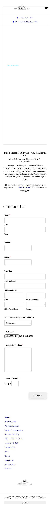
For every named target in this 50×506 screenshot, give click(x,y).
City (6, 300)
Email (7, 257)
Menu (26, 503)
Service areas (10, 464)
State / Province (32, 300)
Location (8, 271)
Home (7, 417)
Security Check (11, 378)
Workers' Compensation (14, 430)
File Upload (9, 332)
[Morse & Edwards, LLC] (22, 7)
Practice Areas (10, 421)
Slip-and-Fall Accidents (14, 439)
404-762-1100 (24, 188)
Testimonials (10, 447)
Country (29, 309)
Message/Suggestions (13, 345)
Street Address (10, 281)
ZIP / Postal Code (11, 309)
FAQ (6, 452)
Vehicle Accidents (12, 426)
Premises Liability (12, 434)
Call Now (8, 469)
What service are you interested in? (19, 317)
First (6, 225)
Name (7, 215)
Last (6, 234)
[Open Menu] (46, 8)
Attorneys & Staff (11, 443)
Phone (7, 243)
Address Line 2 (10, 290)
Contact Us (9, 460)
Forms (7, 456)
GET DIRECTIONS (13, 65)
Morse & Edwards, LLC (26, 22)
